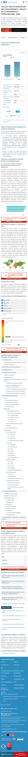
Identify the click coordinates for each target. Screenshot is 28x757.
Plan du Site (17, 664)
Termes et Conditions (19, 685)
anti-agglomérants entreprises (9, 653)
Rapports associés (6, 607)
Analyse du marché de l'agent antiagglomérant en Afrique (13, 611)
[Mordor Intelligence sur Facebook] (5, 735)
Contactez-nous (5, 664)
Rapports (16, 661)
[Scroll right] (26, 37)
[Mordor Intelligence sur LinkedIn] (2, 735)
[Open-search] (26, 2)
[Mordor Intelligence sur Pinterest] (11, 735)
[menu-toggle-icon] (2, 2)
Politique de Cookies (19, 688)
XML (2, 667)
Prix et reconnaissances (6, 682)
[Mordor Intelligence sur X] (8, 735)
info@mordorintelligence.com (10, 708)
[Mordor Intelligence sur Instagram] (13, 735)
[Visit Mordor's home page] (5, 2)
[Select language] (23, 2)
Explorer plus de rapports (18, 607)
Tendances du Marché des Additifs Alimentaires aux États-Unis (13, 628)
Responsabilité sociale (19, 679)
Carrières (3, 685)
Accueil (3, 661)
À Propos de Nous (5, 673)
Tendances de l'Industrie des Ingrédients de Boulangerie (11, 619)
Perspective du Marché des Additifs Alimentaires (13, 624)
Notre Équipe (17, 673)
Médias (3, 679)
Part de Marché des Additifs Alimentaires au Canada (13, 615)
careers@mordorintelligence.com (8, 729)
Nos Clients (4, 676)
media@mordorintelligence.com (10, 713)
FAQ (15, 682)
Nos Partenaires (18, 676)
